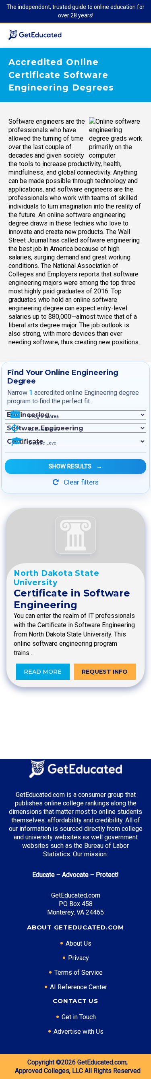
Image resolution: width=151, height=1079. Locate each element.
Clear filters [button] (80, 482)
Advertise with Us (78, 1031)
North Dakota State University (56, 578)
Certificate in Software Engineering (72, 599)
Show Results (76, 466)
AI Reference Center (78, 987)
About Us (78, 943)
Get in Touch (79, 1017)
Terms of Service (78, 972)
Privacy (78, 958)
